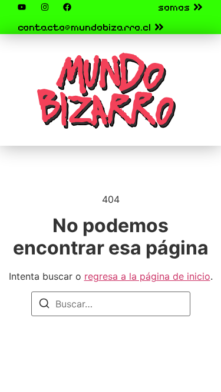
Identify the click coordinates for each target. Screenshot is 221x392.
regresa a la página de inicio (147, 276)
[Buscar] (44, 305)
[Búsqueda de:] (110, 304)
